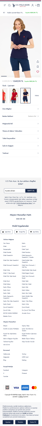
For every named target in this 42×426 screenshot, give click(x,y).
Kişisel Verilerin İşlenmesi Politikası (29, 335)
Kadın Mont (6, 290)
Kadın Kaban (25, 290)
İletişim (5, 326)
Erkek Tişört (25, 249)
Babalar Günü (7, 316)
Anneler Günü (26, 313)
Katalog (24, 360)
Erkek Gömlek (7, 252)
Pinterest (24, 373)
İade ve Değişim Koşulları (10, 339)
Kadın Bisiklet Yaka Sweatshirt (27, 297)
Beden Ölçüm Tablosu (28, 339)
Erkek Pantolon (26, 252)
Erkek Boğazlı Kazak (27, 273)
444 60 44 (20, 219)
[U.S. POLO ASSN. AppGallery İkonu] (34, 232)
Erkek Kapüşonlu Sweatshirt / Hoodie (27, 256)
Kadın (23, 243)
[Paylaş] (38, 61)
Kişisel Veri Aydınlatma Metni (9, 335)
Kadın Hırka (25, 304)
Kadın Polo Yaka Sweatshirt (11, 301)
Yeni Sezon (6, 243)
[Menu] (4, 5)
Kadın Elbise (7, 287)
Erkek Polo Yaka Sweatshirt (10, 260)
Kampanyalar (7, 249)
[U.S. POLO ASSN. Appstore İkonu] (6, 232)
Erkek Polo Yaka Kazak (9, 276)
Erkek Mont (6, 281)
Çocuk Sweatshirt (8, 307)
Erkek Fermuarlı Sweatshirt (10, 265)
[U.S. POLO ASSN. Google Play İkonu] (20, 232)
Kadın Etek (25, 287)
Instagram (25, 370)
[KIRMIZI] (14, 95)
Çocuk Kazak (25, 307)
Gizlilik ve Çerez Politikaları (11, 329)
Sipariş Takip (25, 326)
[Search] (9, 5)
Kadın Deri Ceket (27, 293)
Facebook (6, 370)
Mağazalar (6, 357)
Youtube (5, 376)
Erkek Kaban (7, 284)
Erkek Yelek (25, 281)
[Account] (33, 5)
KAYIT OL (31, 191)
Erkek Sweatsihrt (8, 255)
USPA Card (25, 357)
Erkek (4, 246)
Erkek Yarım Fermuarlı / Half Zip (29, 266)
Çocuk (24, 246)
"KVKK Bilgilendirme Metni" (24, 203)
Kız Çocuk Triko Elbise (28, 310)
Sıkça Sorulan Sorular (28, 342)
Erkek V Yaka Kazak (9, 273)
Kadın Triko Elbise (27, 301)
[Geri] (4, 12)
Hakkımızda (6, 354)
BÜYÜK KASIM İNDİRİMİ (10, 313)
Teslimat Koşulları (8, 342)
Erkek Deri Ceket (26, 284)
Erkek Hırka (6, 270)
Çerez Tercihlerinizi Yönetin (27, 330)
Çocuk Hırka (6, 310)
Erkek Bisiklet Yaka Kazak (29, 270)
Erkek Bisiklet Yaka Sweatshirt (27, 261)
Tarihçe (24, 354)
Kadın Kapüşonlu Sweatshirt (8, 297)
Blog (4, 360)
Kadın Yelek (6, 293)
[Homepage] (21, 5)
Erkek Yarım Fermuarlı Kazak (28, 277)
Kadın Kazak (7, 304)
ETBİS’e (20, 397)
